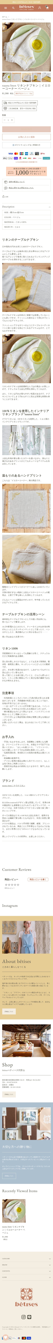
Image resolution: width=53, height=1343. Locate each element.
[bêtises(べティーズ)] (27, 8)
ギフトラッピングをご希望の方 (27, 145)
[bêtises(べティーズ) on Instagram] (23, 1317)
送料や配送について (17, 182)
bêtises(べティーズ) (20, 1327)
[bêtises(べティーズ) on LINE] (29, 1317)
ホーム (4, 17)
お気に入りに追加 (26, 137)
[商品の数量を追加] (4, 120)
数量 (4, 115)
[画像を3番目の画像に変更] (26, 77)
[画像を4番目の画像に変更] (36, 77)
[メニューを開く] (5, 8)
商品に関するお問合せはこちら (21, 188)
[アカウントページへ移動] (39, 7)
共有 (6, 197)
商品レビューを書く (38, 879)
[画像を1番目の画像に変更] (6, 77)
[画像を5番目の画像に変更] (46, 77)
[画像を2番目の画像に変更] (16, 77)
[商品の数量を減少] (12, 120)
